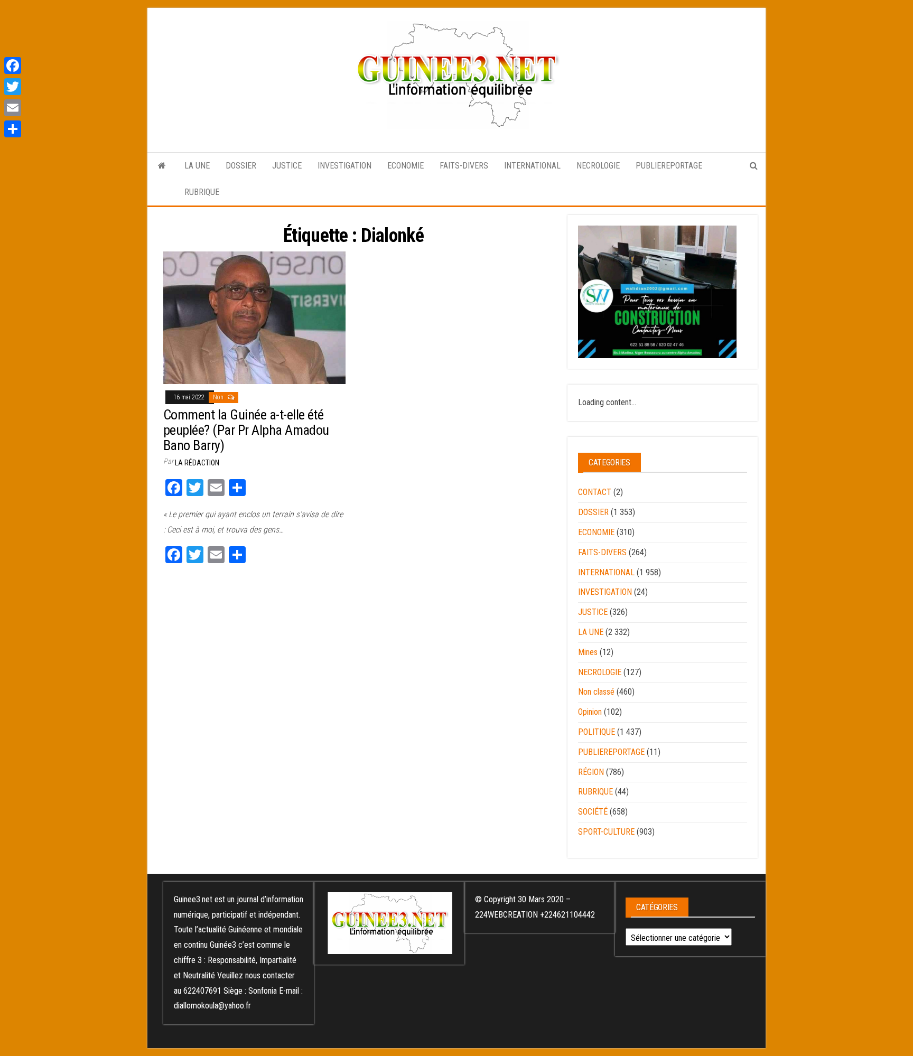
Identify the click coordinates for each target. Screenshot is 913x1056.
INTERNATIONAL (532, 166)
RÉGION (591, 772)
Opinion (590, 712)
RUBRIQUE (201, 192)
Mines (588, 652)
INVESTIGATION (344, 166)
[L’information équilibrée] (161, 166)
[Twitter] (12, 86)
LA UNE (197, 166)
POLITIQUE (596, 732)
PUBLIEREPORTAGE (669, 166)
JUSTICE (287, 166)
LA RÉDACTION (197, 463)
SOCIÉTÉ (593, 812)
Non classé (596, 692)
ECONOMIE (405, 166)
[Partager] (12, 128)
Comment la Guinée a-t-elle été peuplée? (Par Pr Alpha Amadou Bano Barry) (246, 430)
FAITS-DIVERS (464, 166)
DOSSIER (241, 166)
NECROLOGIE (598, 166)
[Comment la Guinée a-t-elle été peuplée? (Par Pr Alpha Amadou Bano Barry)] (254, 317)
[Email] (12, 107)
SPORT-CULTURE (606, 832)
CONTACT (594, 492)
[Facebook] (12, 65)
